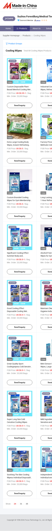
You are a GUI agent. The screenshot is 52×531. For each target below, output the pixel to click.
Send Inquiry (19, 105)
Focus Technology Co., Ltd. (35, 520)
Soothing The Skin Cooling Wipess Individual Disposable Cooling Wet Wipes (19, 477)
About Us (36, 28)
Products (23, 28)
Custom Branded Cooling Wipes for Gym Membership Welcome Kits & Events (19, 200)
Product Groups (15, 43)
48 (27, 503)
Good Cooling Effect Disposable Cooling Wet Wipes (17, 311)
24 (15, 504)
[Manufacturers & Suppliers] (20, 5)
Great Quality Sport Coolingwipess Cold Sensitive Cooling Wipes (19, 366)
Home (8, 28)
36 (21, 503)
